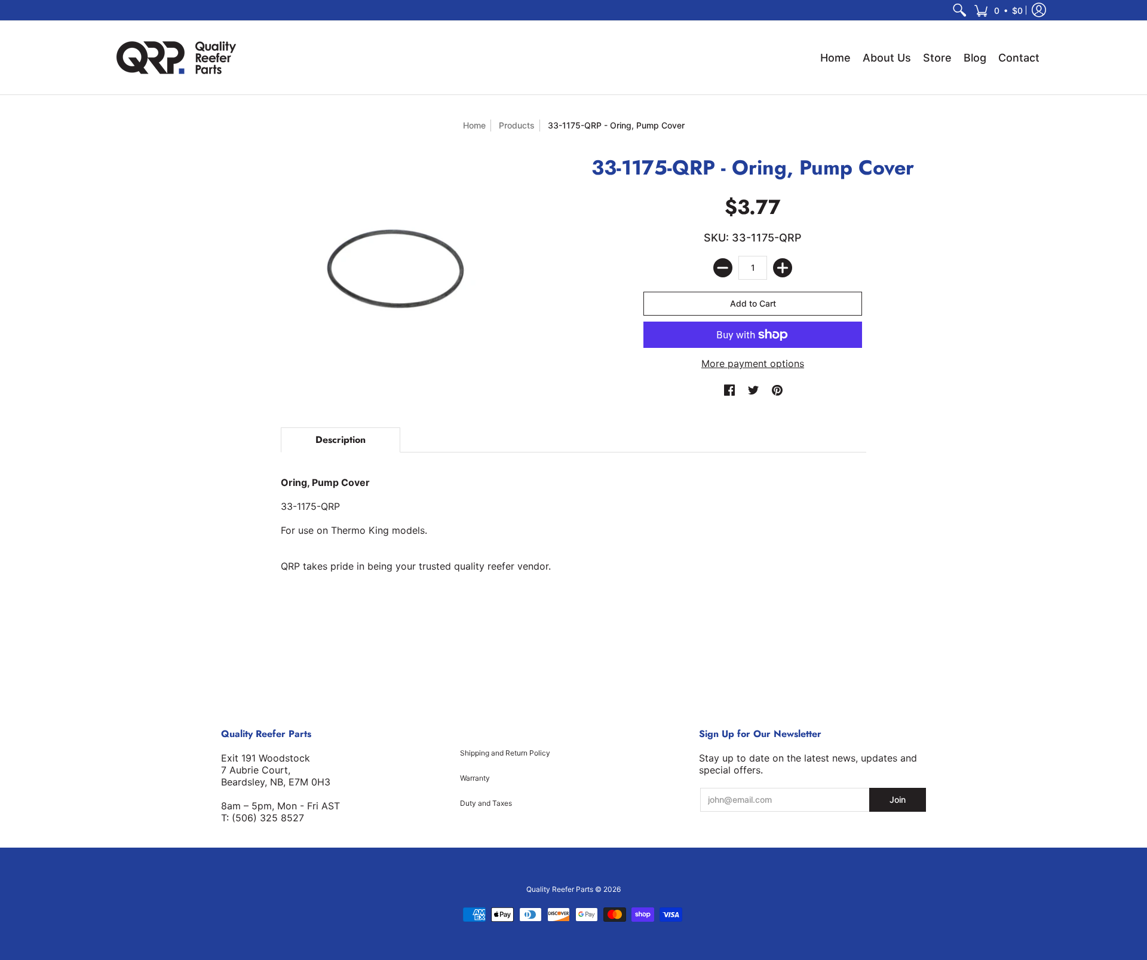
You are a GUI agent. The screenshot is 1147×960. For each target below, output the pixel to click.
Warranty (475, 777)
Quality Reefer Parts (559, 889)
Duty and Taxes (486, 803)
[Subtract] (722, 267)
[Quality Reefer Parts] (176, 57)
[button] (998, 10)
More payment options (752, 363)
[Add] (782, 267)
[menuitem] (959, 10)
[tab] (340, 440)
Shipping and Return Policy (505, 752)
